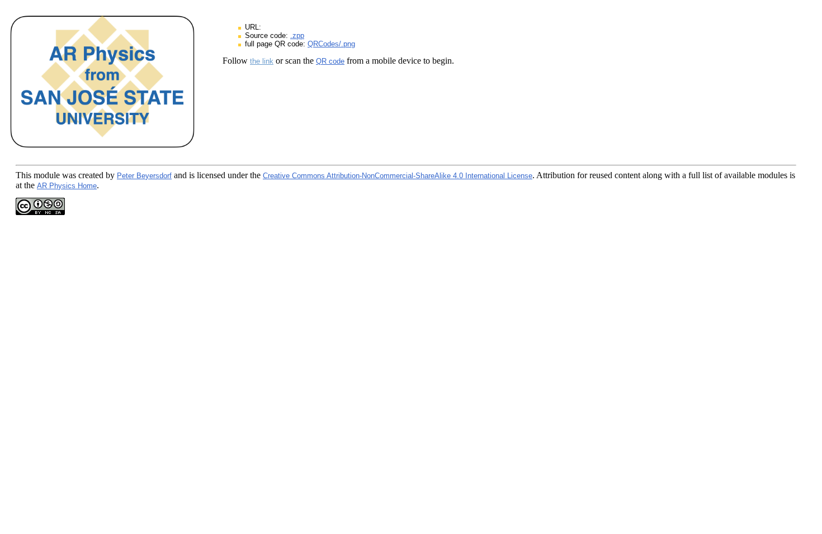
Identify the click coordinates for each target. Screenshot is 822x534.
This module (38, 175)
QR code (330, 61)
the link (261, 61)
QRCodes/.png (331, 44)
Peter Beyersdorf (144, 175)
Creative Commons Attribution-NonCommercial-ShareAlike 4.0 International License (397, 175)
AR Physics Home (67, 186)
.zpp (297, 35)
